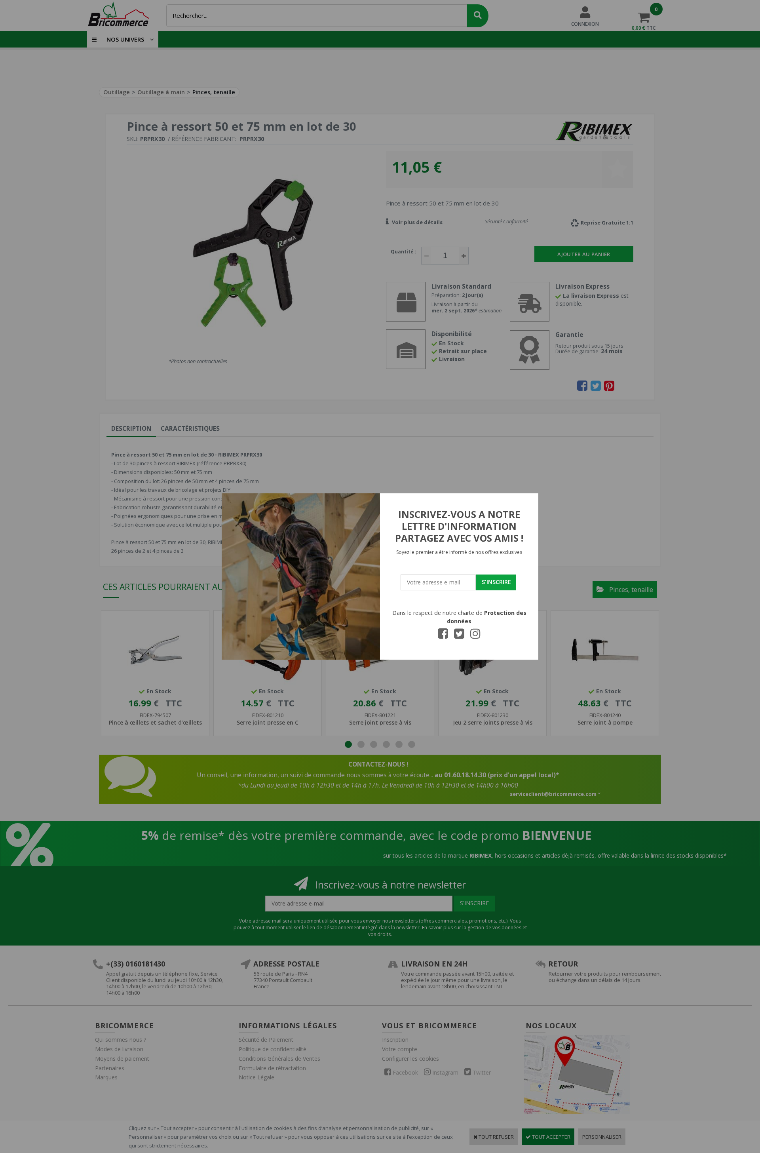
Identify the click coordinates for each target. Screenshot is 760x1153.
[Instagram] (475, 636)
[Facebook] (442, 636)
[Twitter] (459, 636)
